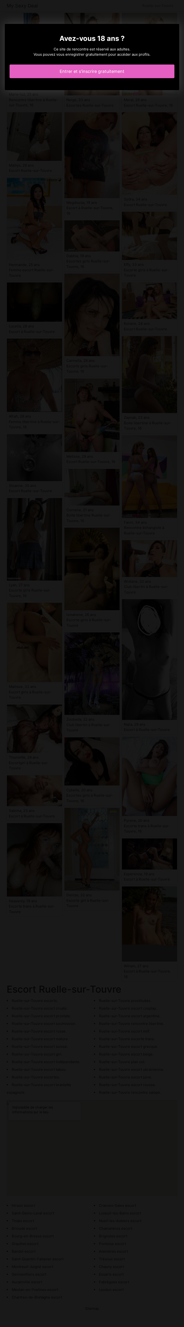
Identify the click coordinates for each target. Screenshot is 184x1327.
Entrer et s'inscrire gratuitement (92, 71)
